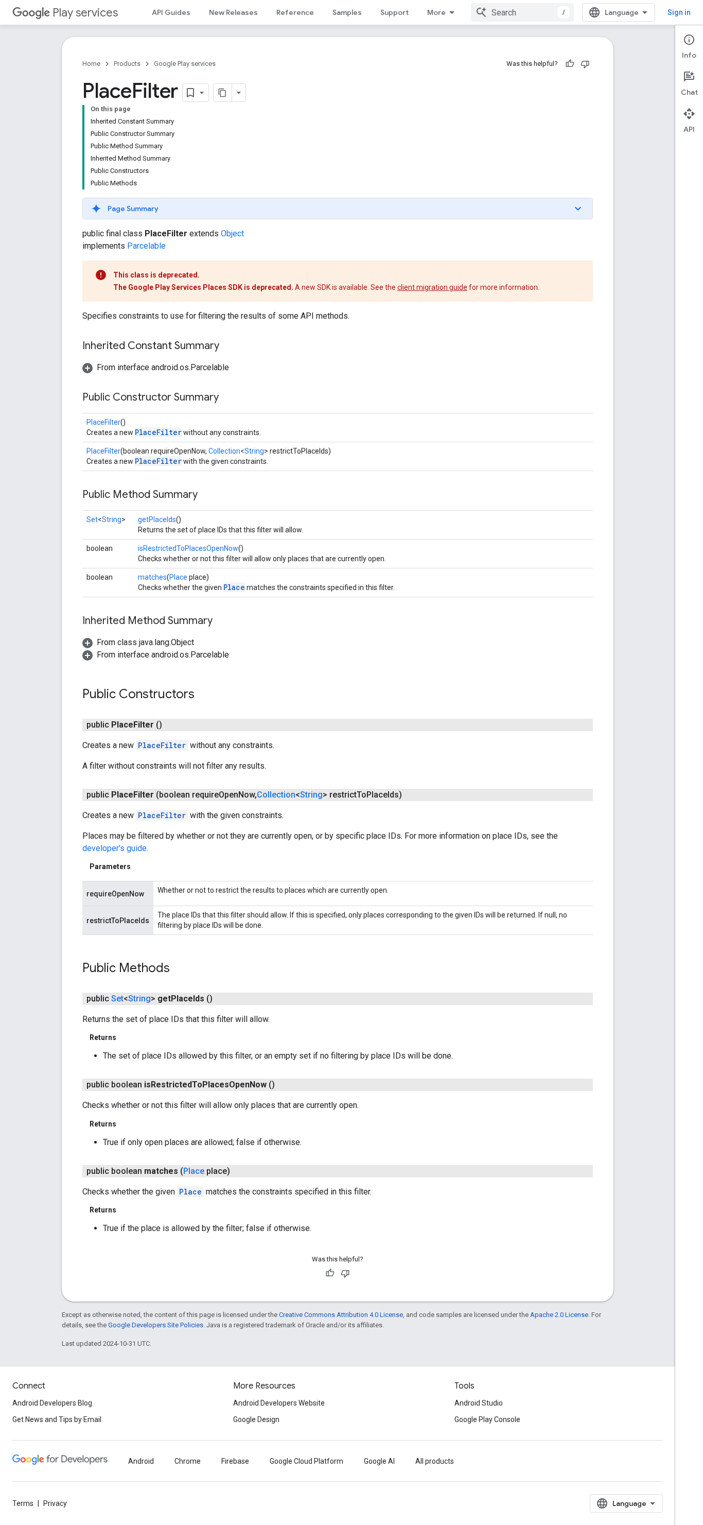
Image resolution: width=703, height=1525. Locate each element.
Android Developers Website (279, 1403)
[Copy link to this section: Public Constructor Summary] (229, 398)
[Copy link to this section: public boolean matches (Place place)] (240, 1171)
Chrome (187, 1461)
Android (141, 1461)
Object (232, 233)
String (254, 451)
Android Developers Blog (52, 1403)
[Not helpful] (585, 64)
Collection (224, 451)
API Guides (171, 12)
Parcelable (146, 246)
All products (434, 1461)
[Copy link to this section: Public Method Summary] (208, 495)
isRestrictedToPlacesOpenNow (188, 548)
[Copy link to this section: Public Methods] (180, 969)
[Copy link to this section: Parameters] (141, 866)
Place (178, 577)
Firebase (235, 1461)
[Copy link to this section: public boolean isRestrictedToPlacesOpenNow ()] (285, 1085)
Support (394, 12)
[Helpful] (569, 64)
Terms (22, 1503)
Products (127, 63)
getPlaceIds (157, 519)
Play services (85, 13)
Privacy (55, 1503)
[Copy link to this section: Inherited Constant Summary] (229, 346)
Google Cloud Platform (306, 1461)
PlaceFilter (103, 422)
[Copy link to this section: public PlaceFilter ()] (172, 725)
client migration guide (432, 287)
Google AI (379, 1461)
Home (91, 63)
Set (92, 519)
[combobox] (522, 12)
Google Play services (185, 63)
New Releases (233, 12)
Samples (347, 12)
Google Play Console (487, 1419)
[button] (337, 208)
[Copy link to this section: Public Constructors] (205, 695)
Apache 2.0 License (559, 1315)
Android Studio (478, 1403)
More (436, 12)
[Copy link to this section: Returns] (126, 1037)
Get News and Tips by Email (56, 1419)
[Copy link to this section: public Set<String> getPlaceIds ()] (223, 999)
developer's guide (114, 848)
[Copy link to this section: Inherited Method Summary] (223, 621)
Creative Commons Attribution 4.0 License (341, 1315)
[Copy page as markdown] (223, 92)
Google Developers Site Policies (155, 1325)
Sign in (679, 12)
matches (152, 577)
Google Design (256, 1419)
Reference (295, 12)
